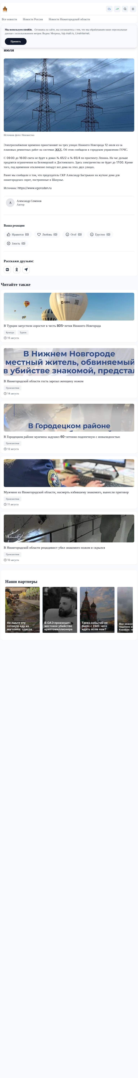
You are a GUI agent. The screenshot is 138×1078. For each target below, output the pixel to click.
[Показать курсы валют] (117, 9)
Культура (10, 332)
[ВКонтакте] (7, 269)
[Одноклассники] (16, 269)
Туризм (23, 332)
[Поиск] (125, 9)
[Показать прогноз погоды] (109, 9)
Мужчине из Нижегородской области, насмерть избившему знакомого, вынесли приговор (66, 492)
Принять (16, 41)
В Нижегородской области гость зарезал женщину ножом (43, 381)
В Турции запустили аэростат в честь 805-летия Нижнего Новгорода (52, 326)
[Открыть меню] (133, 9)
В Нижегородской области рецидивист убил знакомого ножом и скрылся (54, 547)
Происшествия (12, 388)
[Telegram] (26, 269)
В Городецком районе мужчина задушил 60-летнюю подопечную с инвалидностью (62, 437)
